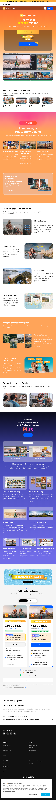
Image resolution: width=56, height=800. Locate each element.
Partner (4, 753)
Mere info (31, 764)
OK (45, 794)
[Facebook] (14, 733)
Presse (4, 771)
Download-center (7, 750)
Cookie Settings (33, 794)
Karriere (5, 769)
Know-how (5, 747)
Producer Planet (32, 750)
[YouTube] (4, 733)
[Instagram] (7, 733)
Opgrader (32, 601)
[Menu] (52, 4)
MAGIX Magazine (33, 745)
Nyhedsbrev (6, 766)
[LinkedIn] (11, 733)
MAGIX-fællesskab (33, 747)
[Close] (49, 781)
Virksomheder (6, 764)
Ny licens (23, 601)
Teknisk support (6, 745)
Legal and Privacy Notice (9, 791)
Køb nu (50, 8)
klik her (25, 687)
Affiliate (4, 755)
